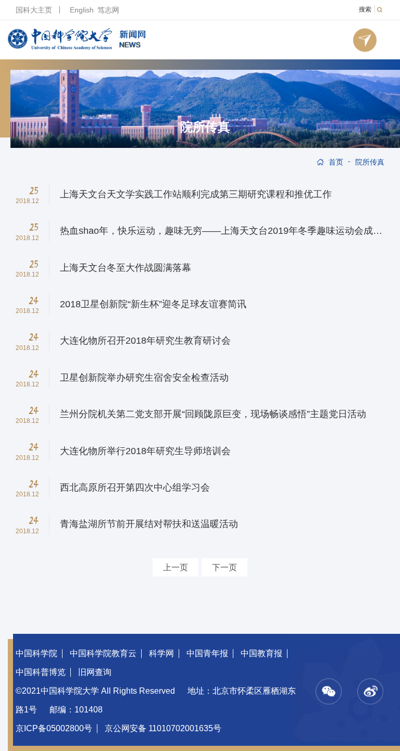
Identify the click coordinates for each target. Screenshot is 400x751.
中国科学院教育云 (103, 653)
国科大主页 (34, 10)
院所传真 (205, 127)
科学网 (161, 653)
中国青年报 (207, 653)
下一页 (224, 567)
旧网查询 (94, 672)
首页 (336, 162)
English (82, 10)
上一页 (175, 567)
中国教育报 (261, 653)
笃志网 (108, 10)
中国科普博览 (41, 672)
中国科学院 (36, 653)
